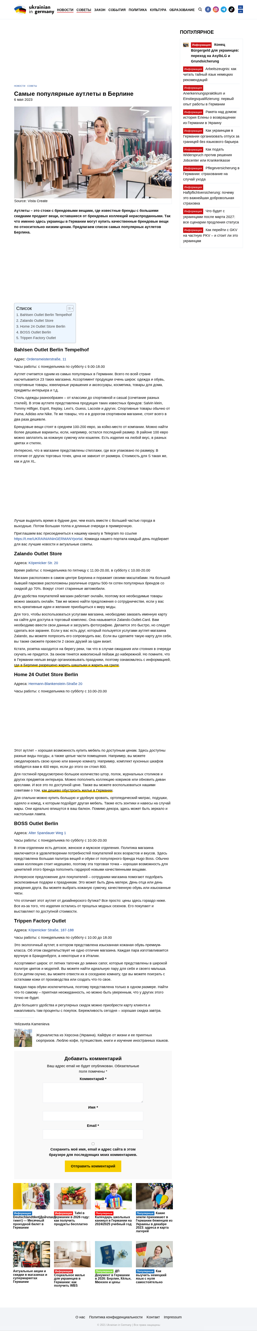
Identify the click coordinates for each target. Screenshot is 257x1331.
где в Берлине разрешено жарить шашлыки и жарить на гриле (66, 665)
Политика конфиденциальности (116, 1317)
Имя (93, 1107)
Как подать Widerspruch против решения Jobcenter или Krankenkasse (207, 154)
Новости (19, 86)
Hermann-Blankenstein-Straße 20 (55, 684)
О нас (80, 1317)
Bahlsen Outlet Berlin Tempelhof (46, 315)
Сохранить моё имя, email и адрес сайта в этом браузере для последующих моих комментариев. (93, 1152)
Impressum (173, 1317)
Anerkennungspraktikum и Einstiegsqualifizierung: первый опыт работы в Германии (208, 96)
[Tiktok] (231, 9)
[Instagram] (216, 9)
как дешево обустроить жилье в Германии (77, 790)
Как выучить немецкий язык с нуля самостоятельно (151, 1276)
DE (240, 7)
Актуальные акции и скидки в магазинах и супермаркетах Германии (30, 1276)
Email (93, 1126)
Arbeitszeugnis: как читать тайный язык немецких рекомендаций (209, 74)
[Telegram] (224, 9)
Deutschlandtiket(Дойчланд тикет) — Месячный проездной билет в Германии (34, 1220)
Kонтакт (153, 1317)
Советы (32, 86)
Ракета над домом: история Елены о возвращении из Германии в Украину (210, 117)
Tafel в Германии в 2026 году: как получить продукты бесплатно (72, 1218)
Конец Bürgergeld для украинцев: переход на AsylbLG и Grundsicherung (215, 53)
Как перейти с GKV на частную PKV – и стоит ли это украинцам (210, 235)
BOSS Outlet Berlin (35, 332)
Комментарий (93, 1079)
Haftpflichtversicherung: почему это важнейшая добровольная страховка (208, 195)
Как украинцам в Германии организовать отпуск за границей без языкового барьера (211, 136)
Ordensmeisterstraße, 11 (46, 359)
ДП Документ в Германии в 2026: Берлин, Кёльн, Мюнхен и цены (113, 1276)
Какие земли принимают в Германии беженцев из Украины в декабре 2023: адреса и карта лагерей (154, 1222)
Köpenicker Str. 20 (43, 563)
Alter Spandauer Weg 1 (47, 833)
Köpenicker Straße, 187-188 (51, 930)
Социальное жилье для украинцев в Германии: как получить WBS (69, 1278)
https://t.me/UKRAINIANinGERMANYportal (48, 539)
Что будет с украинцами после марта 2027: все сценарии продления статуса (211, 216)
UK (240, 11)
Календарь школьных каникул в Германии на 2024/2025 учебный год (113, 1219)
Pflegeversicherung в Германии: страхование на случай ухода (211, 173)
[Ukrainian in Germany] (34, 9)
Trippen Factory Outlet (38, 338)
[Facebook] (208, 9)
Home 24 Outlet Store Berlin (42, 326)
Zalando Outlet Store (36, 321)
